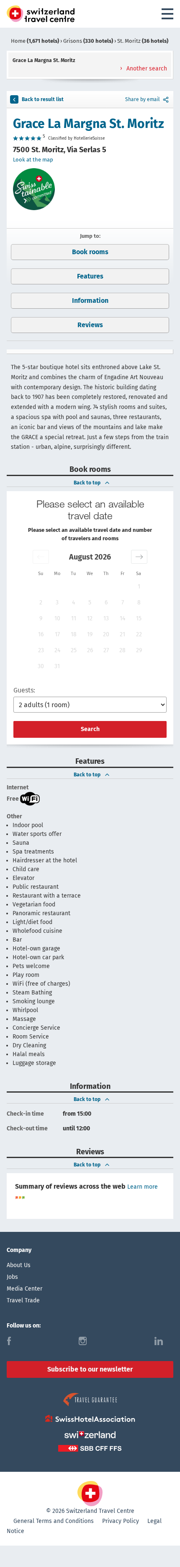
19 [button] (90, 634)
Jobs (12, 1277)
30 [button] (41, 666)
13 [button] (106, 618)
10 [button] (57, 618)
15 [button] (138, 618)
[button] (41, 557)
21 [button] (122, 634)
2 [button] (40, 602)
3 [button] (57, 602)
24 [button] (57, 650)
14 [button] (122, 618)
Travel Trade (23, 1300)
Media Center (24, 1288)
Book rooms (90, 252)
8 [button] (139, 602)
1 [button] (139, 586)
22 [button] (139, 634)
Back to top (87, 483)
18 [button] (74, 634)
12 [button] (90, 618)
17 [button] (57, 634)
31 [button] (57, 666)
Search (90, 729)
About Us (19, 1265)
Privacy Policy (120, 1521)
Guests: (24, 690)
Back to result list (43, 99)
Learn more (142, 1186)
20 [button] (106, 634)
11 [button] (73, 618)
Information (90, 301)
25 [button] (74, 650)
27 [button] (106, 650)
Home (35, 41)
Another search (146, 68)
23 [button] (41, 650)
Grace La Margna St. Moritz (88, 123)
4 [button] (73, 602)
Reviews (90, 325)
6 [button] (106, 602)
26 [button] (90, 650)
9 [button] (40, 618)
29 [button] (139, 650)
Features (90, 276)
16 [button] (41, 634)
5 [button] (89, 602)
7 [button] (122, 602)
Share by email (142, 99)
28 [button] (122, 650)
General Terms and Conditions (53, 1521)
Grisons (88, 41)
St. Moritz (142, 41)
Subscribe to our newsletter (90, 1369)
